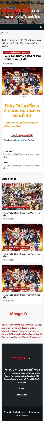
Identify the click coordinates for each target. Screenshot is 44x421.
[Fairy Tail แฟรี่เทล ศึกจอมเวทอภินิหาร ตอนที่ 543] (22, 278)
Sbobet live (22, 394)
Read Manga (21, 140)
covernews (35, 412)
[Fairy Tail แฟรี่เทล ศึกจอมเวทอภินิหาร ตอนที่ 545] (22, 196)
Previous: (21, 154)
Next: (21, 165)
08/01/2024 (9, 63)
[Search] (41, 27)
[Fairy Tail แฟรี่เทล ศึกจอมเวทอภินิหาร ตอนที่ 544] (22, 237)
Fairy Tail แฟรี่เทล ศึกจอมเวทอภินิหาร (17, 52)
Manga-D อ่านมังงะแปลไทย (22, 16)
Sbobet (22, 388)
